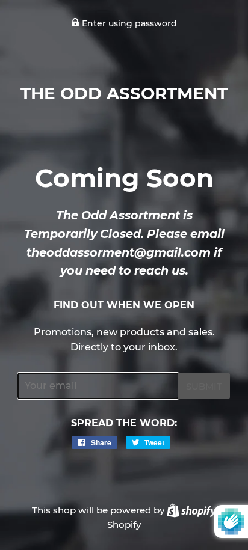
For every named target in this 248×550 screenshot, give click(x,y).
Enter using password (128, 23)
